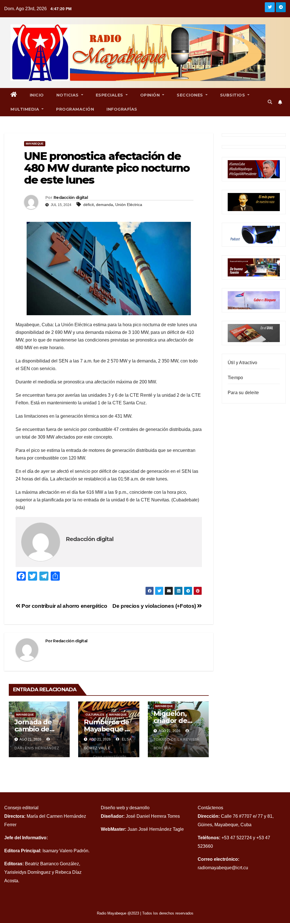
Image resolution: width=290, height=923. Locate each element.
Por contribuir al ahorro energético (63, 606)
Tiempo (235, 377)
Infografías (121, 109)
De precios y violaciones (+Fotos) (154, 606)
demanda (104, 204)
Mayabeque (35, 143)
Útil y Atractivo (242, 362)
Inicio (37, 95)
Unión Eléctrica (128, 204)
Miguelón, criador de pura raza (170, 720)
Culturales (95, 714)
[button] (270, 102)
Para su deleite (243, 392)
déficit (88, 204)
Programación (75, 109)
